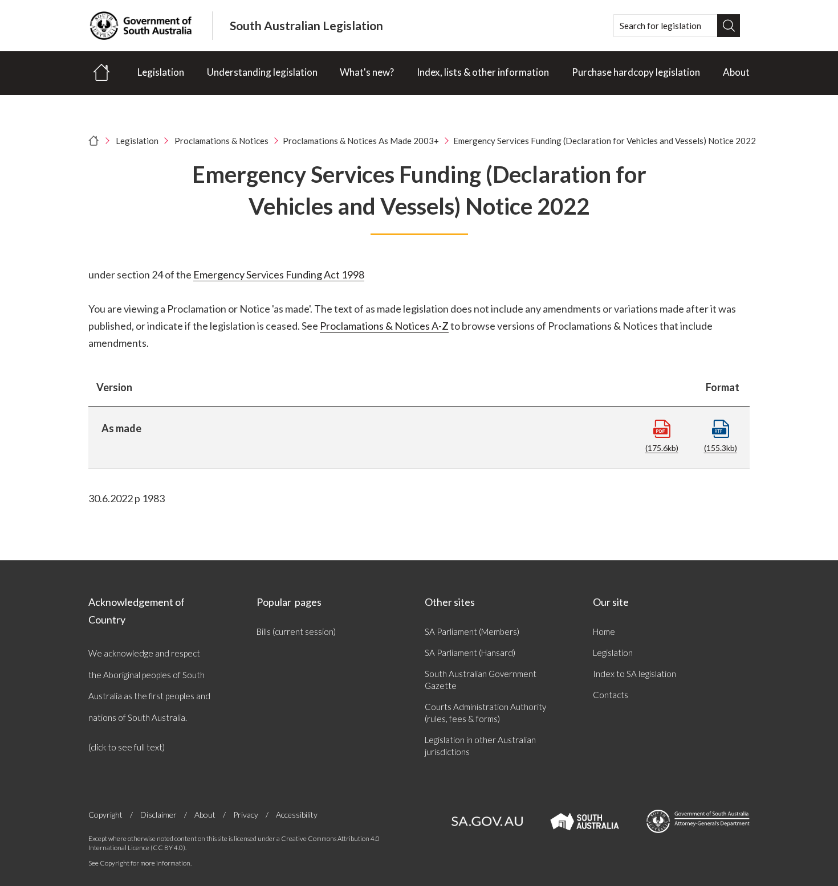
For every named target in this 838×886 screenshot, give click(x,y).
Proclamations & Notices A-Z (384, 325)
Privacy (245, 814)
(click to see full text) (126, 747)
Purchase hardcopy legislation (636, 72)
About (736, 72)
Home (604, 631)
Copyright (105, 814)
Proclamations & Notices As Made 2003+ (361, 141)
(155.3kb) (720, 448)
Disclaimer (158, 814)
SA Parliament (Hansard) (470, 652)
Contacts (610, 695)
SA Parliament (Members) (472, 631)
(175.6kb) (661, 448)
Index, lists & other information (483, 72)
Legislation (160, 72)
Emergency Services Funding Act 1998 (278, 274)
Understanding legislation (262, 72)
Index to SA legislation (634, 673)
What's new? (367, 72)
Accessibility (297, 814)
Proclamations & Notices (221, 141)
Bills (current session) (296, 631)
